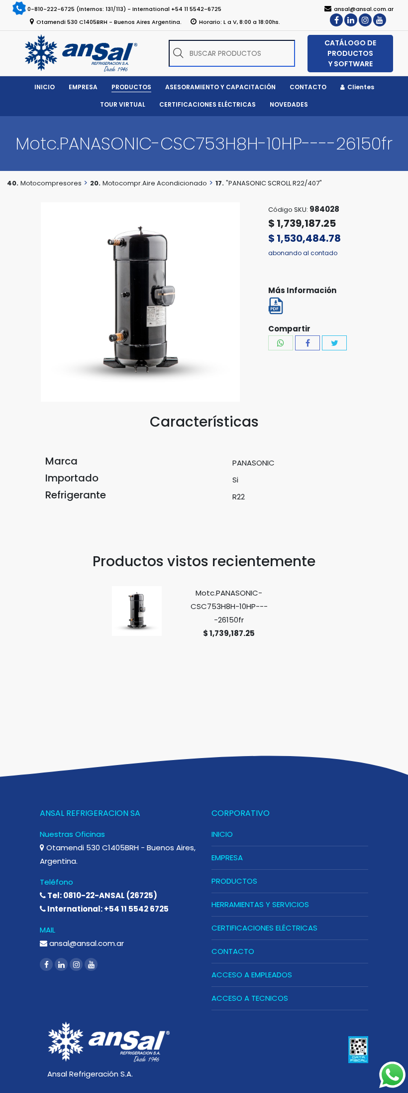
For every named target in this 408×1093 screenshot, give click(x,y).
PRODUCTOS (234, 881)
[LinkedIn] (350, 19)
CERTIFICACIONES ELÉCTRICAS (264, 928)
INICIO (222, 834)
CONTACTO (232, 951)
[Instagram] (365, 19)
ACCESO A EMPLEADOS (251, 974)
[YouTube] (379, 19)
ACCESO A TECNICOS (249, 998)
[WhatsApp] (280, 342)
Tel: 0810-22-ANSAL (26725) (101, 895)
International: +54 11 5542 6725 (107, 909)
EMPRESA (227, 857)
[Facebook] (336, 19)
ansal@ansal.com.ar (85, 943)
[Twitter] (334, 342)
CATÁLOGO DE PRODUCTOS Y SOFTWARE (350, 53)
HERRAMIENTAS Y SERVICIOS (260, 904)
